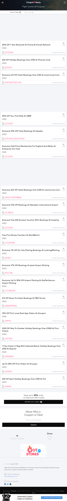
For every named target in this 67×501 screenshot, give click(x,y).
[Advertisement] (33, 27)
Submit (33, 425)
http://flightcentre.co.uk (11, 476)
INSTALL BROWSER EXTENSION (53, 497)
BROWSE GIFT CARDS (32, 402)
